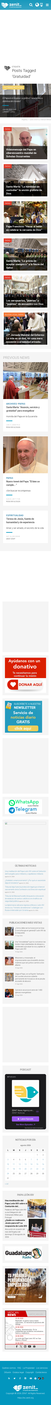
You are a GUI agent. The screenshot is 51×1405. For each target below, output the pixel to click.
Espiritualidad (14, 515)
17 (8, 1169)
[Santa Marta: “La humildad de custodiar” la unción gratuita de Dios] (25, 180)
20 (25, 1169)
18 (14, 1169)
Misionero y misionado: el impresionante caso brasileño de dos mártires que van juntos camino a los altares (29, 961)
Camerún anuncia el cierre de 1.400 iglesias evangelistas (28, 991)
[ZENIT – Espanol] (14, 5)
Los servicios (42, 1368)
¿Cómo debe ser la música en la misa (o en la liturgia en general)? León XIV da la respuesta (30, 930)
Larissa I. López (8, 112)
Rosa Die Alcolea (13, 427)
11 (14, 1164)
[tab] (15, 1314)
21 (31, 1169)
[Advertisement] (25, 36)
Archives (11, 403)
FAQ (19, 1368)
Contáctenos (41, 1372)
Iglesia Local (11, 314)
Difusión (7, 1372)
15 (37, 1164)
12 (20, 1164)
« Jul (6, 1184)
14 (31, 1164)
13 (25, 1164)
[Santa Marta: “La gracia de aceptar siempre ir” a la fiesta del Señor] (25, 254)
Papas (7, 129)
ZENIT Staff (10, 539)
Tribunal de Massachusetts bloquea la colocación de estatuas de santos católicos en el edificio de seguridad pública (24, 898)
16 (43, 1164)
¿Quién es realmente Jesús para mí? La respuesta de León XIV (16, 1223)
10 (8, 1164)
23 (43, 1169)
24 (8, 1174)
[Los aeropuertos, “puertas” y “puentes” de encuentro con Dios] (25, 291)
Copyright (30, 1372)
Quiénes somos (9, 1368)
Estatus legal (18, 1372)
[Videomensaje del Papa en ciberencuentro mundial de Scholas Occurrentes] (25, 143)
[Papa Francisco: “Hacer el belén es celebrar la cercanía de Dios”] (25, 217)
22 (37, 1169)
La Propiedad (28, 1368)
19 (20, 1169)
